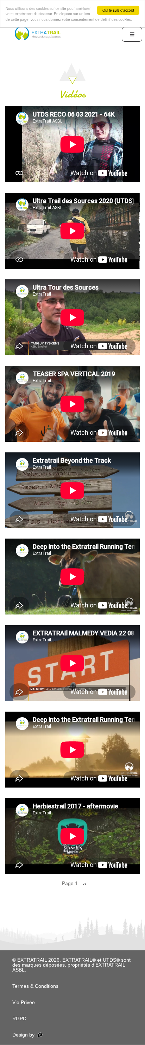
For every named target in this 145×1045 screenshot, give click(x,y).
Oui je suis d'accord (118, 10)
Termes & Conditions (35, 986)
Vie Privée (23, 1002)
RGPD (19, 1018)
